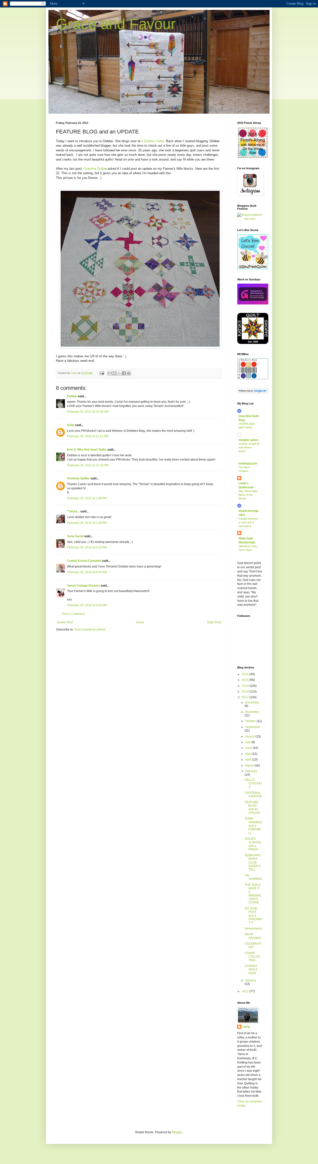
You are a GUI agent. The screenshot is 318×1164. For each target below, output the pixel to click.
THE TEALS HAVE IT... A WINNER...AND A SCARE (253, 893)
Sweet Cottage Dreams (83, 585)
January (250, 980)
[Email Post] (101, 372)
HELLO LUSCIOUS (253, 783)
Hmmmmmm (253, 928)
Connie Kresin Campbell (84, 561)
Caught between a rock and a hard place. (248, 522)
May (248, 754)
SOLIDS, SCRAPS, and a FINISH (253, 844)
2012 (245, 697)
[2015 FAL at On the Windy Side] (252, 157)
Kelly (70, 425)
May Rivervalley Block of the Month (248, 495)
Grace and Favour (116, 24)
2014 (245, 686)
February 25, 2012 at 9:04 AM (87, 572)
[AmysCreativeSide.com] (249, 219)
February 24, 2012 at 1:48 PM (87, 498)
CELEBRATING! (253, 945)
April (248, 759)
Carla (246, 1027)
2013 (245, 691)
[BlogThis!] (114, 373)
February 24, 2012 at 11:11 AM (87, 436)
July (248, 742)
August (250, 736)
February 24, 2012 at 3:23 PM (87, 547)
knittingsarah (247, 463)
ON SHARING (253, 877)
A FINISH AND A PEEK (251, 969)
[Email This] (109, 373)
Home (140, 622)
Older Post (214, 622)
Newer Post (65, 622)
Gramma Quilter (78, 478)
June (249, 748)
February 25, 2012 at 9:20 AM (87, 605)
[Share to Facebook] (123, 373)
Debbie (72, 396)
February (251, 771)
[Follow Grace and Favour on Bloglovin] (252, 392)
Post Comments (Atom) (89, 629)
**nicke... (73, 511)
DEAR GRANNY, (253, 935)
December (252, 702)
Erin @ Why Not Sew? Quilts (87, 449)
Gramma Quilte (95, 168)
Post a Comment (73, 614)
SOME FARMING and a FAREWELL (253, 826)
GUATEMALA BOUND (253, 794)
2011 (245, 991)
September (252, 727)
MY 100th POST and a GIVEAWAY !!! (253, 916)
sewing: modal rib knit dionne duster (248, 447)
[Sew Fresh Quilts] (252, 268)
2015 (245, 680)
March (249, 765)
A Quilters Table (152, 141)
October (251, 721)
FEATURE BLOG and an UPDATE (252, 807)
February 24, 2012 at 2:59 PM (87, 523)
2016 (245, 674)
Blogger (177, 1132)
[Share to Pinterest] (128, 373)
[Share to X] (119, 373)
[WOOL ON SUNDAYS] (252, 303)
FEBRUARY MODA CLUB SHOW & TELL (253, 862)
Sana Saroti (75, 536)
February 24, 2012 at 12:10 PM (88, 465)
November (252, 712)
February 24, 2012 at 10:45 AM (88, 411)
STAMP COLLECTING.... (253, 956)
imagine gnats (248, 440)
